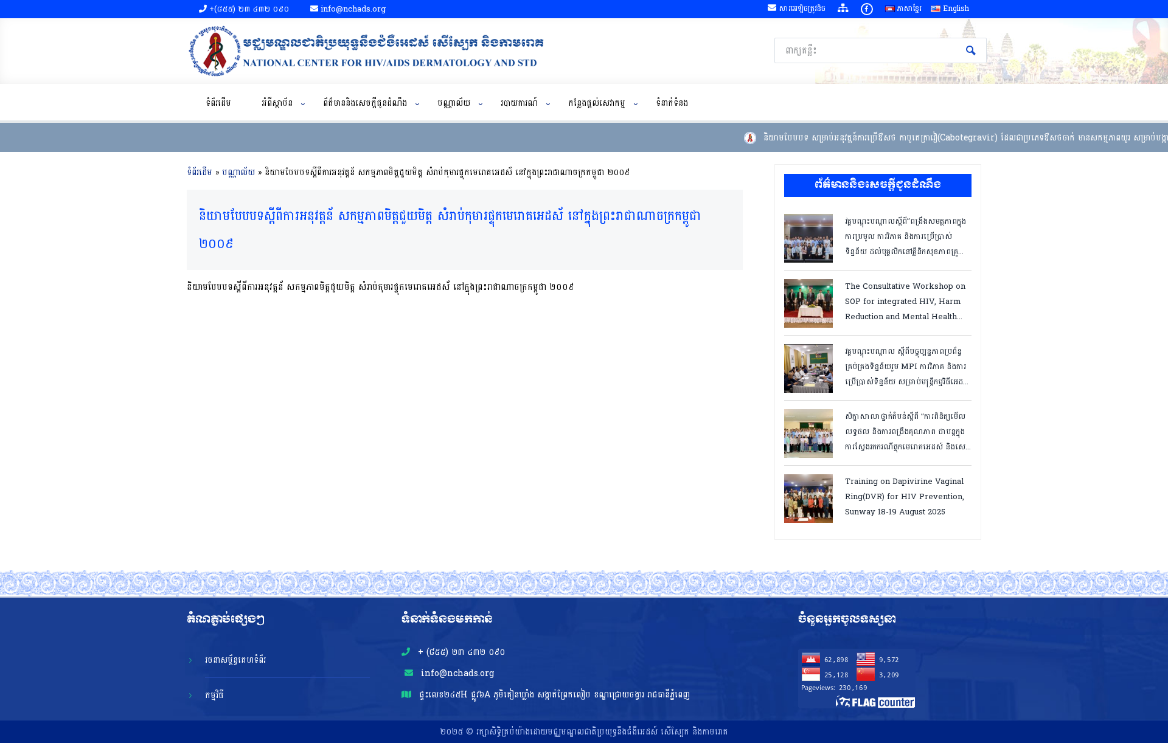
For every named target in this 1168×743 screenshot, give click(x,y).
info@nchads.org (456, 673)
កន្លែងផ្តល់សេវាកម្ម (596, 103)
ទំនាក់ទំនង (672, 103)
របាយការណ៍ (519, 103)
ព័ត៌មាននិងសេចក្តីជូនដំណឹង (365, 103)
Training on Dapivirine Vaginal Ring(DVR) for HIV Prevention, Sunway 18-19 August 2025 (904, 495)
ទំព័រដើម (218, 103)
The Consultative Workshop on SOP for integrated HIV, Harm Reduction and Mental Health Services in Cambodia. (905, 300)
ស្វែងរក (971, 50)
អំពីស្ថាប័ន (277, 103)
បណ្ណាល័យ (453, 103)
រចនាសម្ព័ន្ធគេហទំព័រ (235, 660)
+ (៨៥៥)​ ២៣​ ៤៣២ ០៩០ (460, 652)
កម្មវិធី (214, 695)
